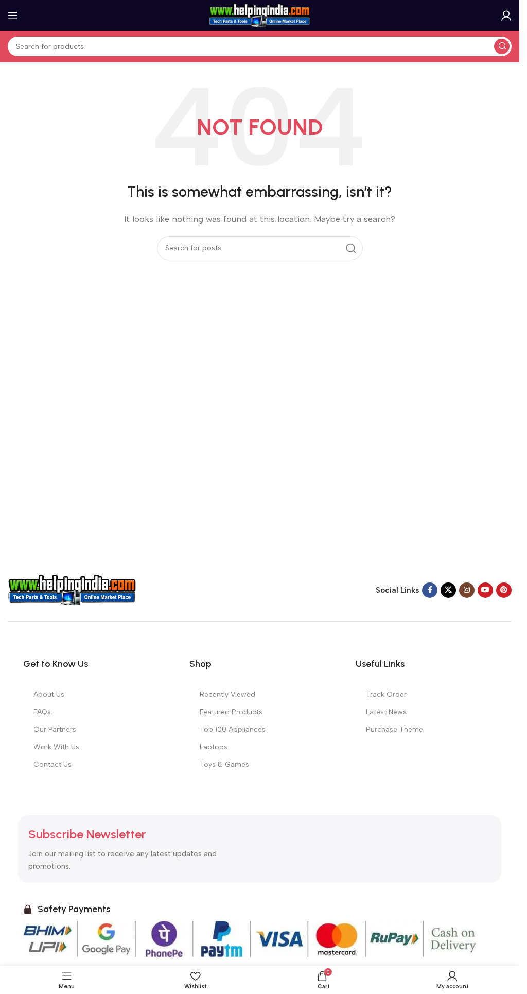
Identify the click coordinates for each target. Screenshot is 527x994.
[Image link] (72, 589)
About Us (48, 694)
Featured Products (231, 712)
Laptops (213, 747)
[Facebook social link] (429, 590)
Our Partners (54, 729)
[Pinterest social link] (504, 590)
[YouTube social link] (485, 590)
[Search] (502, 46)
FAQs (42, 712)
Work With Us (56, 747)
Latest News (386, 712)
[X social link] (448, 590)
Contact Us (52, 764)
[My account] (506, 15)
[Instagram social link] (467, 590)
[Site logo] (259, 15)
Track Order (386, 694)
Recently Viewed (227, 694)
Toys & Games (224, 764)
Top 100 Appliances (233, 729)
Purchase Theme (394, 729)
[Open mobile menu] (13, 15)
